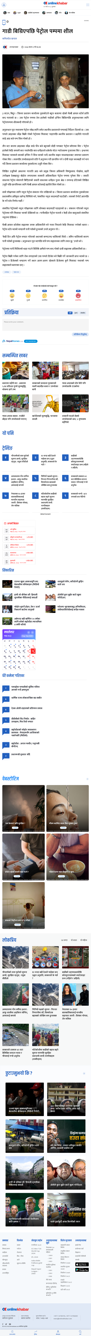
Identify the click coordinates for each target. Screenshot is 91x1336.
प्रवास (4, 1269)
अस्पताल (49, 12)
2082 (50, 1261)
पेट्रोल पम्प (16, 272)
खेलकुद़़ (5, 1260)
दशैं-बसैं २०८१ (65, 1290)
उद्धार (19, 12)
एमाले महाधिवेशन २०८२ (66, 1281)
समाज (4, 1245)
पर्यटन (19, 1249)
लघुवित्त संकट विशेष (65, 1252)
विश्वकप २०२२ (65, 1286)
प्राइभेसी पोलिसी (80, 1256)
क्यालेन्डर (9, 632)
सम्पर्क (77, 1260)
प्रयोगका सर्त (79, 1249)
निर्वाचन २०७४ (65, 1263)
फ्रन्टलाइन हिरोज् (51, 1283)
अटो (18, 1260)
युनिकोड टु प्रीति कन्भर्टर (51, 1294)
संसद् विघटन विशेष (65, 1258)
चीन (60, 12)
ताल (9, 12)
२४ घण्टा (64, 940)
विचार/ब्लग (6, 1249)
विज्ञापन (77, 1252)
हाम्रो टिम (78, 1245)
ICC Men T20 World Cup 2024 (36, 1251)
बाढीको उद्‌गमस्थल (33, 12)
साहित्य (4, 1252)
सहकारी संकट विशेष (65, 1246)
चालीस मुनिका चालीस (50, 1266)
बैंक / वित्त (20, 1256)
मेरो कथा (49, 1280)
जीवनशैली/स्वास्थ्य (6, 1264)
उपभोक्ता (7, 272)
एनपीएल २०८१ (36, 1245)
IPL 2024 (34, 1257)
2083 (50, 1276)
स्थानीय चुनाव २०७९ (65, 1268)
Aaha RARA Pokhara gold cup (36, 1263)
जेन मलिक (72, 12)
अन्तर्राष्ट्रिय (5, 1273)
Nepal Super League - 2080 (36, 1271)
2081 (50, 1258)
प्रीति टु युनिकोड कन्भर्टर (51, 1288)
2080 (50, 1255)
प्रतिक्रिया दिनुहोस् (80, 334)
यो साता (74, 940)
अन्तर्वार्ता (5, 1256)
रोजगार (19, 1252)
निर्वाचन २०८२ (65, 1276)
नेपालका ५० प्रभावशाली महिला (50, 1249)
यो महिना (83, 940)
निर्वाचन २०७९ (65, 1273)
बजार (18, 1245)
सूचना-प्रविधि (21, 1263)
